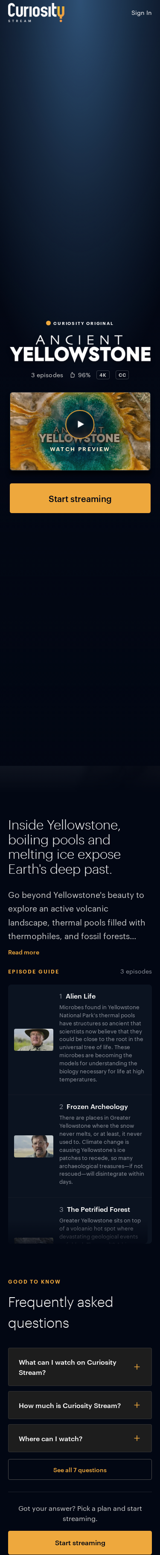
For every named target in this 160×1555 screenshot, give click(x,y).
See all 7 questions (80, 1469)
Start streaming (80, 498)
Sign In (141, 12)
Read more (23, 952)
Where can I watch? (50, 1438)
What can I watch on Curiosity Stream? (67, 1367)
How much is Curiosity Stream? (70, 1405)
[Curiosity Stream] (36, 12)
